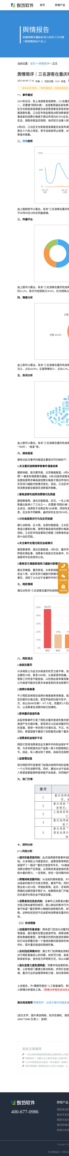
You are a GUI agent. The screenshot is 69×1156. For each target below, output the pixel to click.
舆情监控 (22, 5)
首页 (42, 5)
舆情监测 (55, 1152)
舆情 (25, 141)
